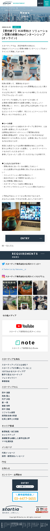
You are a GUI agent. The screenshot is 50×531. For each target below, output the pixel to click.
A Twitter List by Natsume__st (14, 269)
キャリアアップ (8, 435)
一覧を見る (9, 246)
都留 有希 (6, 406)
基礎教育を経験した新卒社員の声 (16, 438)
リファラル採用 (8, 412)
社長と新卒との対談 (10, 419)
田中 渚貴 (6, 393)
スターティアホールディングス (35, 525)
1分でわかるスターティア (12, 371)
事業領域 (5, 381)
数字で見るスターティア (12, 375)
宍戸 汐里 (6, 399)
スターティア (29, 525)
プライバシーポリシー (7, 525)
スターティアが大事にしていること (17, 368)
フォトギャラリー (9, 378)
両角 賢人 (6, 396)
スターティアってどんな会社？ (15, 365)
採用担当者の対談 (9, 416)
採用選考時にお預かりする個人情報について (16, 525)
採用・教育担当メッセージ (13, 456)
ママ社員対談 (7, 441)
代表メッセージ (8, 453)
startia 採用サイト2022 (14, 3)
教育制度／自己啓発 (10, 431)
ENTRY (25, 238)
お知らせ (6, 468)
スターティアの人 (10, 387)
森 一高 (5, 402)
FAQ (4, 462)
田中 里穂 (6, 409)
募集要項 (2, 525)
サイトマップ (24, 525)
